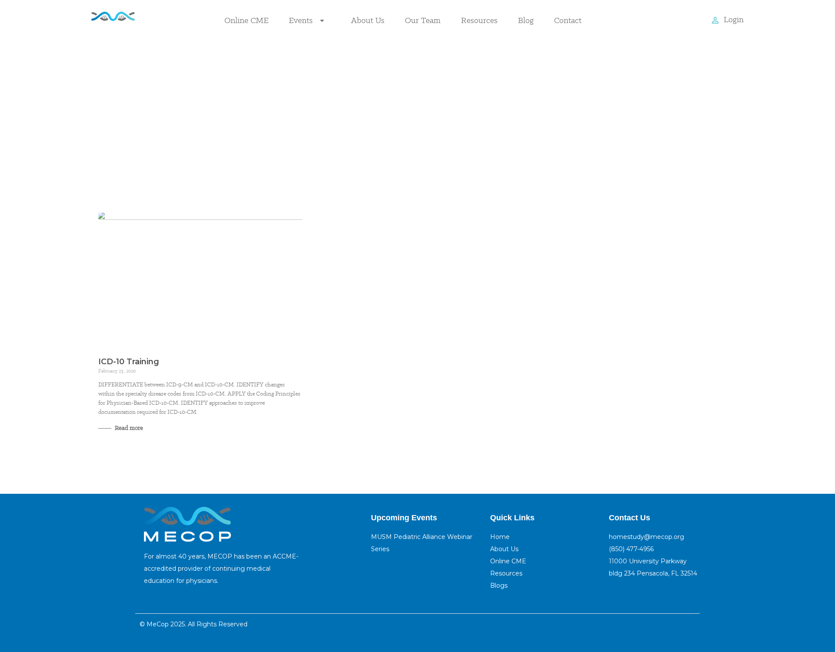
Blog (526, 20)
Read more (128, 428)
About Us (367, 20)
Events (301, 20)
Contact (567, 20)
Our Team (423, 20)
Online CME (246, 20)
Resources (479, 20)
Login (734, 19)
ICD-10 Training (128, 361)
